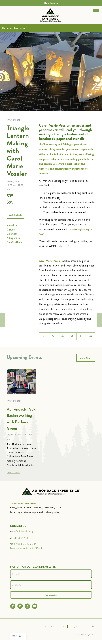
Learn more (13, 472)
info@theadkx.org (23, 531)
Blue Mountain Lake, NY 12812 (26, 548)
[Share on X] (53, 336)
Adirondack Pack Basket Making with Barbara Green (21, 418)
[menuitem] (51, 3)
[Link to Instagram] (27, 606)
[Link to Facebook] (13, 606)
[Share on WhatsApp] (62, 336)
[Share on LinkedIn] (81, 336)
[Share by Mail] (90, 336)
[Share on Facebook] (43, 336)
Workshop (14, 401)
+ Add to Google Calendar (12, 229)
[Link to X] (20, 606)
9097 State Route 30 (25, 544)
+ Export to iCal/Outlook (14, 240)
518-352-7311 (21, 538)
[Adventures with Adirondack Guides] (99, 320)
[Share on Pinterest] (71, 336)
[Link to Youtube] (34, 606)
